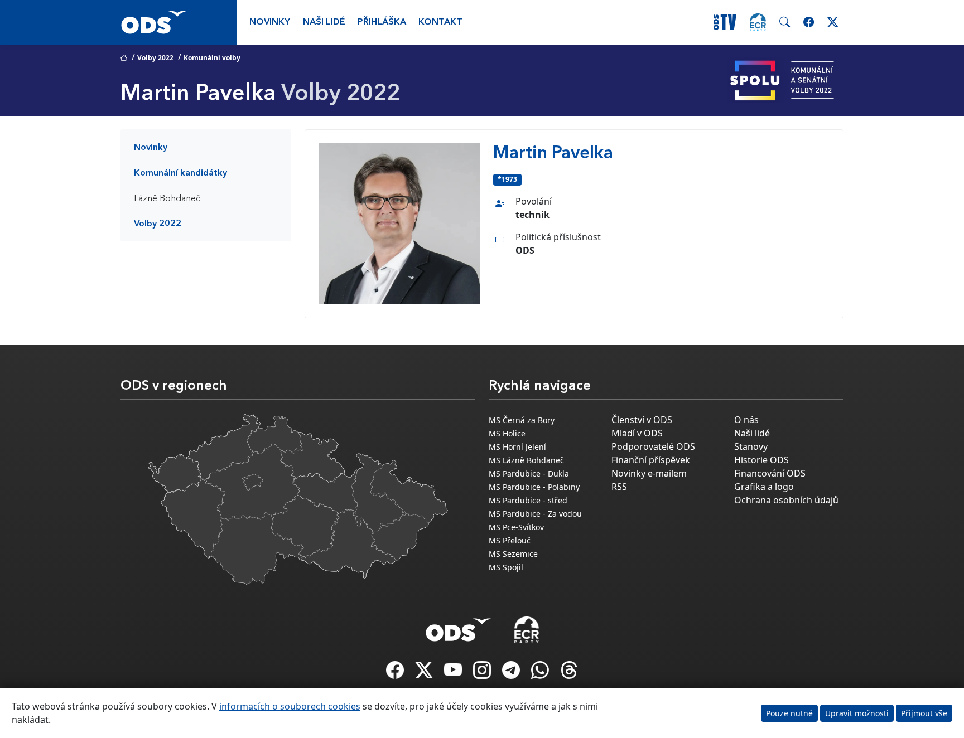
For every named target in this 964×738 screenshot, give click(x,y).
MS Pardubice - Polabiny (534, 487)
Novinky (269, 22)
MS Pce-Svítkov (516, 527)
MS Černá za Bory (522, 420)
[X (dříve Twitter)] (425, 673)
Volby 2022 (155, 57)
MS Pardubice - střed (528, 500)
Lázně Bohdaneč (167, 199)
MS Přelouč (510, 540)
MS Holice (507, 433)
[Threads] (569, 673)
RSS (619, 486)
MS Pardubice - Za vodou (535, 513)
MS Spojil (506, 567)
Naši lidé (324, 22)
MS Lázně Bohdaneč (526, 460)
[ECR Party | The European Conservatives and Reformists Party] (758, 22)
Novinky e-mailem (649, 473)
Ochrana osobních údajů (786, 500)
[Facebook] (396, 673)
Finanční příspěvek (650, 460)
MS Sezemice (513, 553)
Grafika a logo (764, 486)
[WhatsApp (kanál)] (541, 673)
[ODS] (458, 626)
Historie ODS (761, 460)
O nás (746, 420)
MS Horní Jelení (517, 446)
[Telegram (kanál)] (512, 673)
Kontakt (440, 22)
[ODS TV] (454, 673)
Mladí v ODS (637, 433)
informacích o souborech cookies (289, 706)
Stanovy (751, 446)
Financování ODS (770, 473)
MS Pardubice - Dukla (529, 473)
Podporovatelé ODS (653, 446)
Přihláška (382, 22)
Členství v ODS (641, 420)
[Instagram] (483, 673)
